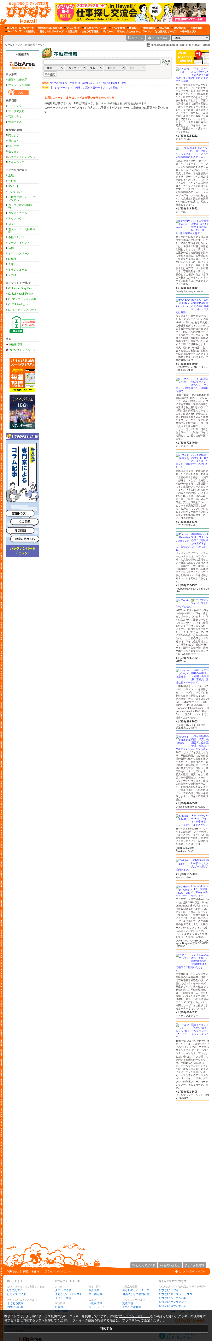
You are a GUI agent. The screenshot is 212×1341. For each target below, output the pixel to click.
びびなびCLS (15, 1290)
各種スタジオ (16, 237)
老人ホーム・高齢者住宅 (21, 230)
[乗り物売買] (178, 27)
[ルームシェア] (13, 31)
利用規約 (12, 1271)
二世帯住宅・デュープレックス (21, 198)
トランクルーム (17, 269)
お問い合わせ (15, 1306)
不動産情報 (22, 54)
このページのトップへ (192, 1271)
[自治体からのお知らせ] (49, 27)
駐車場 (12, 259)
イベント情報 (63, 1298)
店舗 (11, 248)
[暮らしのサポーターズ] (50, 31)
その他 (12, 275)
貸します (13, 146)
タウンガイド (63, 1290)
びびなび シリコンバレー (174, 1298)
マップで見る (16, 111)
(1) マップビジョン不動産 (22, 299)
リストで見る (16, 106)
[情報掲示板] (148, 27)
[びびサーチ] (26, 27)
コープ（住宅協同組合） (20, 206)
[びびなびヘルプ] (148, 31)
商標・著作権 (31, 1271)
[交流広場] (71, 31)
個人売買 (94, 1290)
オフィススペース (19, 253)
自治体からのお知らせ (135, 1294)
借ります (13, 151)
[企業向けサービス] (166, 31)
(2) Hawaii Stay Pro (19, 288)
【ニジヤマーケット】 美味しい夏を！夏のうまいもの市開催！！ (82, 87)
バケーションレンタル (21, 156)
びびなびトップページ (21, 349)
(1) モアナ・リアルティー (22, 309)
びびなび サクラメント (173, 1301)
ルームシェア (97, 1306)
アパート (13, 186)
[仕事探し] (133, 27)
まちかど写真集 (131, 1306)
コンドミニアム (17, 213)
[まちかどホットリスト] (94, 27)
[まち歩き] (11, 27)
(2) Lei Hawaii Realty (20, 293)
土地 (11, 175)
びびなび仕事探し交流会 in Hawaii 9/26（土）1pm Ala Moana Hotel (84, 83)
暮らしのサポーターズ (135, 1290)
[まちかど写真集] (89, 31)
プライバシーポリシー (58, 1271)
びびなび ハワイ (169, 1290)
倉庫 (11, 264)
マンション (15, 191)
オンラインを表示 (19, 85)
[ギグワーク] (108, 31)
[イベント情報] (117, 27)
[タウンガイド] (72, 27)
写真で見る (15, 116)
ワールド (10, 44)
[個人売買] (163, 27)
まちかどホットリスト (68, 1294)
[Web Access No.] (129, 31)
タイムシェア (16, 162)
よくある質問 (15, 1303)
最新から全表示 (17, 79)
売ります (13, 135)
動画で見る (15, 122)
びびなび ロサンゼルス (173, 1305)
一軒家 (12, 180)
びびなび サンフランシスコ (175, 1294)
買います (13, 140)
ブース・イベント (19, 242)
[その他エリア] (187, 31)
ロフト (12, 224)
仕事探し (60, 1306)
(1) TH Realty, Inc (18, 304)
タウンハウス (16, 218)
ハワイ (41, 44)
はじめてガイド (16, 1294)
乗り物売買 (95, 1294)
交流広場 (127, 1303)
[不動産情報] (195, 27)
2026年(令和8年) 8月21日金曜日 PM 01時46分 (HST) (180, 45)
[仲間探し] (29, 31)
